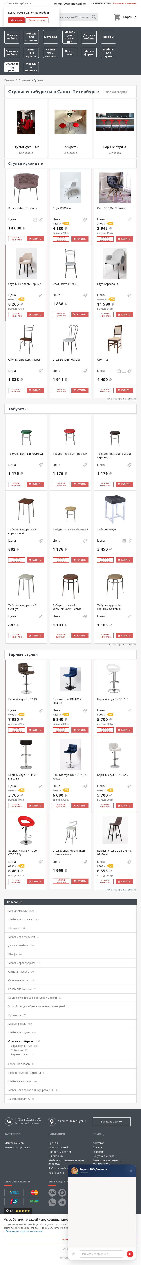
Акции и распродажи (17, 1147)
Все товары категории (122, 398)
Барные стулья (114, 147)
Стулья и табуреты (12, 67)
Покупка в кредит (103, 1156)
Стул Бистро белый (65, 284)
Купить (36, 238)
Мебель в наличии (31, 67)
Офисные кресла (31, 53)
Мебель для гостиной (69, 36)
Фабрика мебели (58, 1168)
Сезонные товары (20, 1064)
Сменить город (37, 20)
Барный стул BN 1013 (22, 699)
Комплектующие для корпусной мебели (34, 997)
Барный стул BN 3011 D (113, 699)
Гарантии (98, 1151)
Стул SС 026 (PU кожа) (111, 208)
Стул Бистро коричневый (24, 359)
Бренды (53, 1143)
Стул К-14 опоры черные (24, 284)
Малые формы (89, 52)
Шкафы (108, 37)
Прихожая (70, 52)
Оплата (97, 1147)
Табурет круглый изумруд (25, 453)
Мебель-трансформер (24, 963)
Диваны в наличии (21, 1098)
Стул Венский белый (66, 359)
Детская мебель (89, 36)
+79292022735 (102, 3)
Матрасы (50, 37)
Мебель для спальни (31, 37)
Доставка (98, 1143)
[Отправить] (130, 1254)
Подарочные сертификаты (26, 1072)
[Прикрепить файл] (73, 1254)
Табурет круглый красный (70, 453)
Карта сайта (56, 1172)
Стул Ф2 (102, 359)
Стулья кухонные (26, 147)
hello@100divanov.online (69, 3)
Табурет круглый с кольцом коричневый (67, 607)
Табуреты (70, 147)
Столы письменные (50, 53)
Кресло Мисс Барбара (22, 208)
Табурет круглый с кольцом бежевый (109, 607)
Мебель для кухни (108, 53)
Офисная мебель (12, 52)
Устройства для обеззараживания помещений (38, 1006)
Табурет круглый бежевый (70, 529)
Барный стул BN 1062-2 (113, 775)
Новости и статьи (59, 1151)
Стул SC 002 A (62, 208)
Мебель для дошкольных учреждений (32, 1090)
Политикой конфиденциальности (24, 1231)
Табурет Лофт (106, 529)
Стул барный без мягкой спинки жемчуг (69, 852)
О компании (55, 1156)
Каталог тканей (58, 1147)
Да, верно (16, 20)
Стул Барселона (107, 284)
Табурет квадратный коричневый (22, 531)
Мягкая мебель (12, 36)
